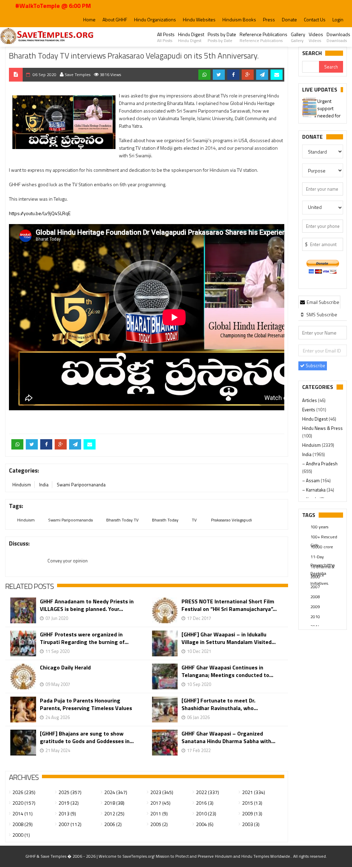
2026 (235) (23, 792)
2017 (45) (160, 802)
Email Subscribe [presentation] (322, 302)
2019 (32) (68, 802)
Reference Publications (263, 37)
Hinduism (21, 484)
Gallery (298, 37)
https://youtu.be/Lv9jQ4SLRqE (39, 213)
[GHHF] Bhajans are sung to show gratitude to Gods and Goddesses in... (87, 737)
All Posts (166, 37)
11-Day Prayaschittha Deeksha (322, 557)
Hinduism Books (239, 19)
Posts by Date (222, 37)
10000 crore (321, 546)
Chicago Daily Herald (65, 668)
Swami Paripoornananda (81, 484)
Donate (289, 19)
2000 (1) (21, 834)
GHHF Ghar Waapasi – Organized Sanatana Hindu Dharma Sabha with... (228, 737)
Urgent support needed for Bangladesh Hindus (322, 108)
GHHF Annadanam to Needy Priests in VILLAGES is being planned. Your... (87, 605)
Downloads (338, 37)
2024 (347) (115, 792)
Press (269, 19)
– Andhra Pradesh (320, 463)
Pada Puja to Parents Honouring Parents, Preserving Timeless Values (86, 704)
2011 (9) (159, 813)
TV (194, 520)
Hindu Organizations (155, 19)
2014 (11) (22, 813)
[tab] (319, 302)
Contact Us (315, 19)
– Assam (311, 480)
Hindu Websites (199, 19)
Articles (310, 400)
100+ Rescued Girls (323, 537)
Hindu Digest (191, 37)
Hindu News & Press (322, 428)
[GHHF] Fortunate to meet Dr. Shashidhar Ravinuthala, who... (220, 704)
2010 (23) (206, 813)
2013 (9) (67, 813)
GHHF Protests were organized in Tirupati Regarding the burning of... (84, 638)
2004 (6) (204, 824)
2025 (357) (69, 792)
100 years (319, 527)
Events (309, 409)
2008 (315, 596)
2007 (315, 586)
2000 (315, 576)
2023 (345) (161, 792)
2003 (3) (251, 824)
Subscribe (315, 365)
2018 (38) (114, 802)
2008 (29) (22, 824)
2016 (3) (204, 802)
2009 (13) (252, 813)
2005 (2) (159, 824)
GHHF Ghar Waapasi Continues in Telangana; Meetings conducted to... (227, 671)
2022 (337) (207, 792)
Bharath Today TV (122, 520)
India (43, 484)
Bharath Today (165, 520)
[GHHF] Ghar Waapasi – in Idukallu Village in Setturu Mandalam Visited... (229, 638)
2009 (315, 606)
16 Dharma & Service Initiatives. (322, 567)
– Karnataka (314, 489)
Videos (316, 37)
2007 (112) (69, 824)
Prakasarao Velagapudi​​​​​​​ (231, 520)
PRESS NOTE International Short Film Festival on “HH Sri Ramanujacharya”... (229, 605)
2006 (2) (113, 824)
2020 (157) (23, 802)
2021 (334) (253, 792)
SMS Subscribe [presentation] (321, 314)
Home (89, 19)
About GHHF (114, 19)
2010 (315, 616)
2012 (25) (114, 813)
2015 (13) (252, 802)
